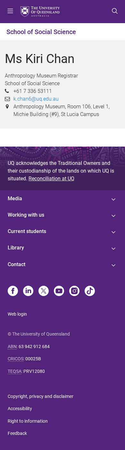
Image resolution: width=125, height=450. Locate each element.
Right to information (28, 421)
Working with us (26, 215)
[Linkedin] (28, 291)
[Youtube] (59, 291)
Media (15, 198)
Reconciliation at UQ (51, 179)
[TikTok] (90, 291)
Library (16, 248)
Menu (10, 11)
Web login (17, 314)
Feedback (17, 433)
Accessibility (20, 408)
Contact (16, 264)
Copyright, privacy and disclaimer (40, 396)
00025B (33, 358)
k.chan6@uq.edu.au (36, 99)
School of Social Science (41, 32)
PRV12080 (34, 371)
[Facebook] (13, 291)
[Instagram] (74, 291)
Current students (27, 231)
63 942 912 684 (34, 346)
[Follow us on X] (43, 291)
